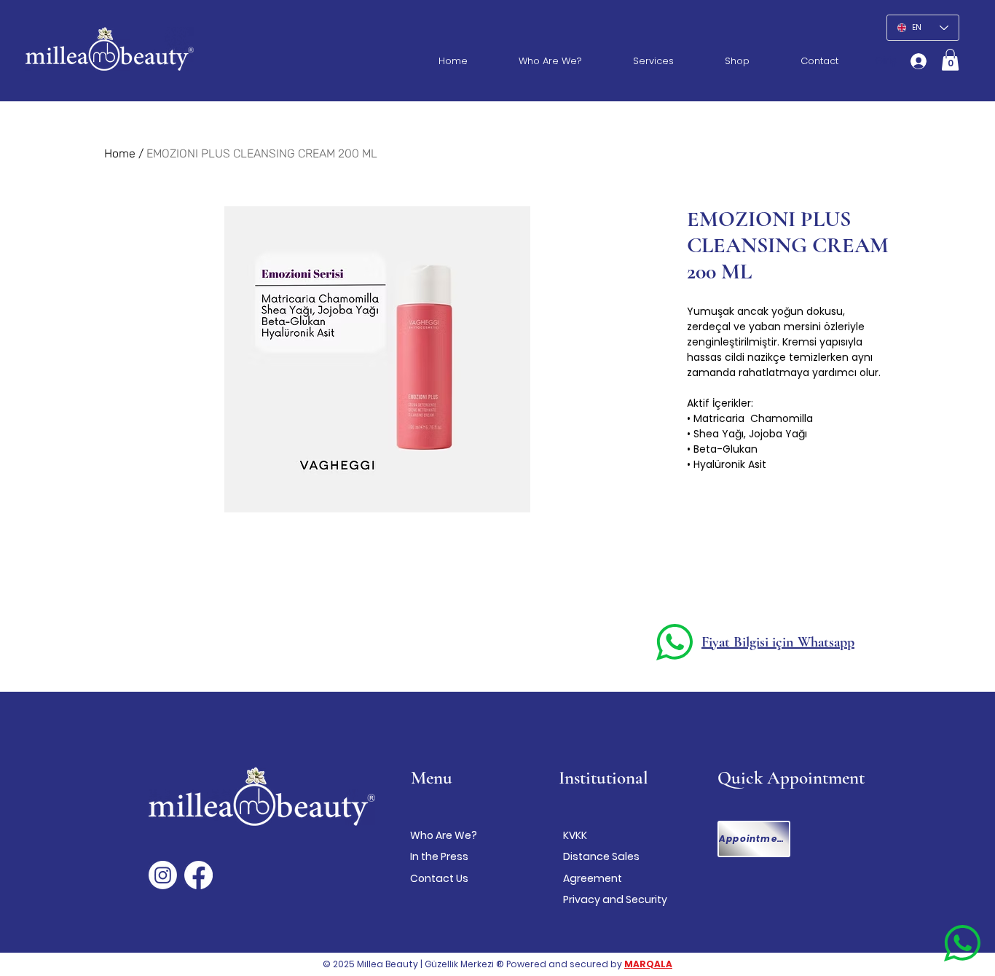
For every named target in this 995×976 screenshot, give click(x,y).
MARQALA (648, 964)
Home (119, 153)
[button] (950, 60)
